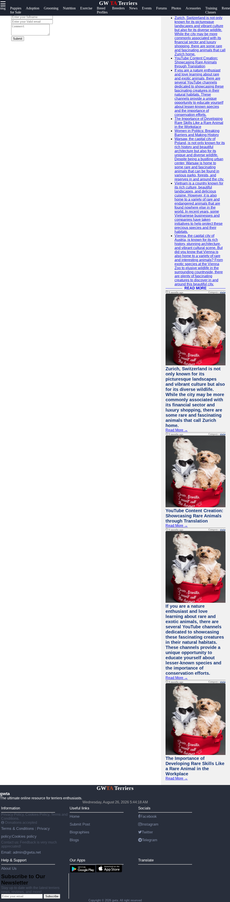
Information (10, 808)
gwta (223, 292)
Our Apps (77, 860)
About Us (9, 868)
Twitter (147, 832)
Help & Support (14, 860)
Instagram (150, 824)
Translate (146, 860)
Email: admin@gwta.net (21, 852)
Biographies (79, 832)
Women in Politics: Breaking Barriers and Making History (197, 133)
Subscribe (51, 896)
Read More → (177, 430)
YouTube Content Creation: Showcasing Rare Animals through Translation (196, 62)
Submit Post (80, 824)
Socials (144, 808)
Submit (17, 38)
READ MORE (195, 288)
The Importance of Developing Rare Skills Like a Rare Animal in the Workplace (199, 123)
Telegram (149, 840)
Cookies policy (24, 836)
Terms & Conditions (18, 828)
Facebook (148, 816)
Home (75, 816)
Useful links (79, 808)
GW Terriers (118, 3)
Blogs (74, 840)
